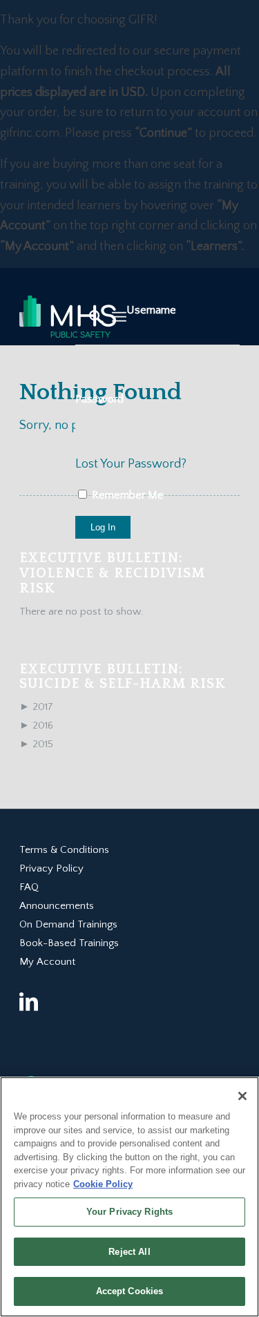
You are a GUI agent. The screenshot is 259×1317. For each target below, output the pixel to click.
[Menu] (119, 317)
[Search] (88, 317)
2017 (36, 707)
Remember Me (126, 495)
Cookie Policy (103, 1184)
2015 (36, 744)
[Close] (242, 1096)
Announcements (56, 906)
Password (99, 399)
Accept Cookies (130, 1291)
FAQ (29, 887)
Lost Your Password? (130, 464)
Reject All (129, 1252)
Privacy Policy (51, 868)
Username (151, 310)
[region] (129, 1197)
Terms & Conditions (64, 850)
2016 (36, 725)
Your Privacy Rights (129, 1212)
